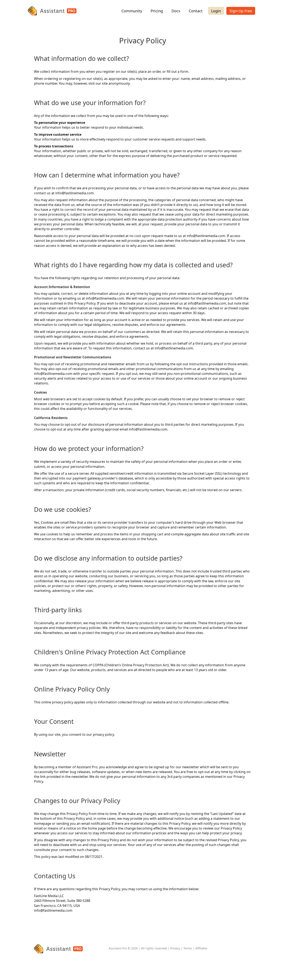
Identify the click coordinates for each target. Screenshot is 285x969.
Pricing (157, 10)
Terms (187, 948)
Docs (176, 10)
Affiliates (201, 948)
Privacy (175, 948)
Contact (196, 10)
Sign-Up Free (241, 10)
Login (216, 10)
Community (131, 10)
